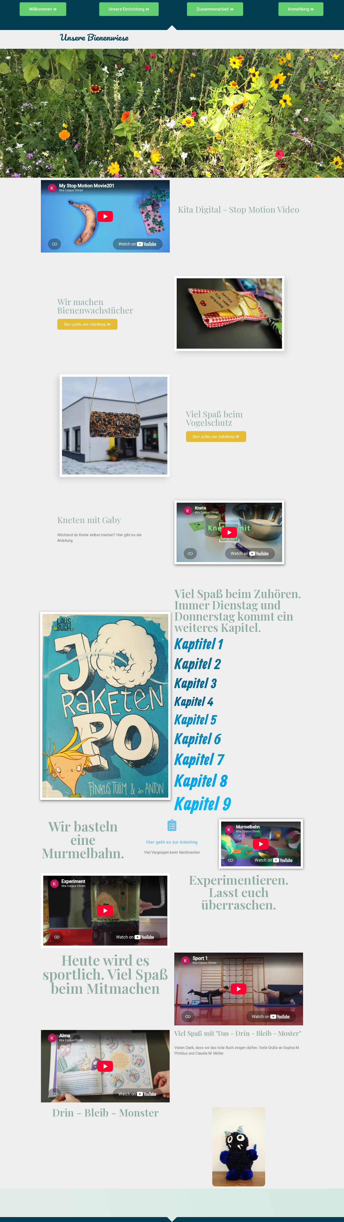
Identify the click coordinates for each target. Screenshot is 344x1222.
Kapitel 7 (199, 760)
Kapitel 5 (195, 720)
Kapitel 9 (202, 805)
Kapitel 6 (197, 740)
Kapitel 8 (200, 782)
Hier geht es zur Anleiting (172, 842)
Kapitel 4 (193, 702)
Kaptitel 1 (198, 645)
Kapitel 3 (195, 684)
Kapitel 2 (197, 665)
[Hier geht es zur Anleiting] (172, 825)
